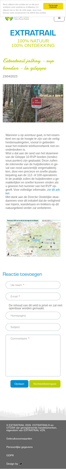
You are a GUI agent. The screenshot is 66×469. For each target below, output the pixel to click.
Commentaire (19, 338)
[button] (33, 103)
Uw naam (16, 285)
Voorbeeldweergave (44, 383)
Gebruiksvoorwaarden (19, 438)
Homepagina (18, 315)
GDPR (10, 455)
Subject (15, 327)
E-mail (14, 296)
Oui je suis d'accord (53, 6)
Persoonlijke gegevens (19, 447)
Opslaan (19, 383)
